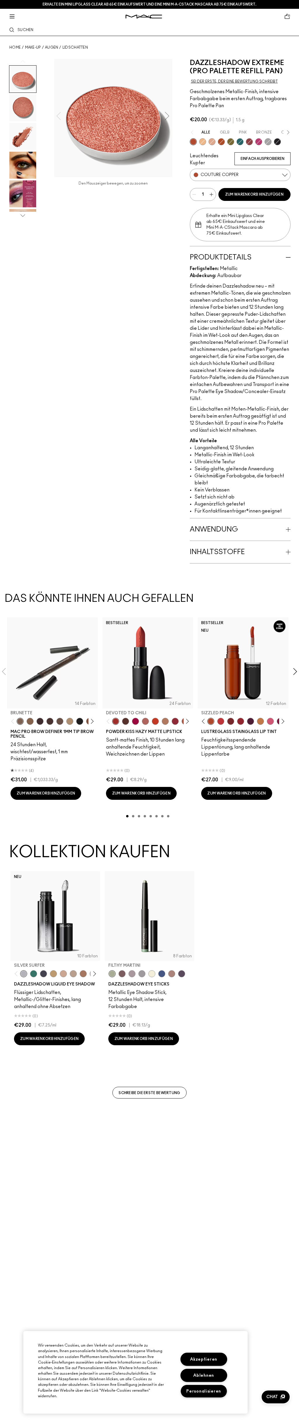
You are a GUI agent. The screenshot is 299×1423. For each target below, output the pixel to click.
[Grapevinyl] (250, 721)
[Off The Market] (165, 721)
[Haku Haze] (132, 974)
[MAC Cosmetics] (143, 16)
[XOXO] (240, 721)
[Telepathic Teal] (33, 974)
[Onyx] (80, 721)
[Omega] (70, 721)
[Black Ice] (181, 974)
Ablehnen (203, 1375)
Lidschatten (75, 47)
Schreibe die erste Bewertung (149, 1093)
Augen (51, 47)
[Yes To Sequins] (211, 141)
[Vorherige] (13, 721)
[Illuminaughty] (277, 141)
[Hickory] (50, 721)
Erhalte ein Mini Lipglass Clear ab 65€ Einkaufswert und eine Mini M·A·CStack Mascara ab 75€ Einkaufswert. (149, 4)
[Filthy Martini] (112, 974)
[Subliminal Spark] (171, 974)
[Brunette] (20, 721)
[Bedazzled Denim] (162, 974)
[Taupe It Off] (122, 974)
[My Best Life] (155, 721)
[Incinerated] (249, 141)
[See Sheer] (221, 721)
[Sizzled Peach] (211, 721)
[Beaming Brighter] (83, 974)
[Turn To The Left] (125, 721)
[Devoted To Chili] (115, 721)
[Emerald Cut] (240, 141)
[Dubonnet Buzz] (175, 721)
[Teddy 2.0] (145, 721)
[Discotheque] (268, 141)
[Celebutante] (258, 141)
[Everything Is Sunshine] (63, 974)
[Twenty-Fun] (135, 721)
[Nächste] (90, 721)
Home (15, 47)
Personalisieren (203, 1391)
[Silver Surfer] (23, 974)
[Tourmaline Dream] (43, 974)
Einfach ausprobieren (262, 158)
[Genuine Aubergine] (40, 721)
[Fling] (30, 721)
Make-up (33, 47)
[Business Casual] (230, 721)
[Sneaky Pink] (270, 721)
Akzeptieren (203, 1359)
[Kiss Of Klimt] (202, 141)
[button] (275, 1397)
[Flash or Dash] (53, 974)
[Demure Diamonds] (142, 974)
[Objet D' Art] (221, 141)
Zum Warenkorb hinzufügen (254, 194)
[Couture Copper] (193, 141)
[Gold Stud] (152, 974)
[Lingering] (60, 721)
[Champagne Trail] (73, 974)
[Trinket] (260, 721)
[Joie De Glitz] (230, 141)
